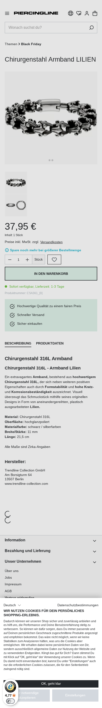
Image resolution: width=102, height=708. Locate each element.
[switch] (10, 701)
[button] (12, 605)
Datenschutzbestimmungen (77, 605)
